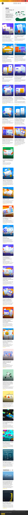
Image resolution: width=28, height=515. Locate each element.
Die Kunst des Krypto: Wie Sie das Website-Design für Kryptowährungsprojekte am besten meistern (8, 321)
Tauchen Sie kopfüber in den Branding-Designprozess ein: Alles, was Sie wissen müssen (19, 140)
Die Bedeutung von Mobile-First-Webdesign (7, 218)
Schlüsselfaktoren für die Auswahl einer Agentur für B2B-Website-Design (8, 279)
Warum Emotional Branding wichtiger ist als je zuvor (19, 57)
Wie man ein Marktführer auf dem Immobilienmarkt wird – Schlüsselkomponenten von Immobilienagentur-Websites (8, 483)
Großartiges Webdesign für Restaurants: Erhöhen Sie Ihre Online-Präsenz (8, 341)
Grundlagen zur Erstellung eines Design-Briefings (7, 119)
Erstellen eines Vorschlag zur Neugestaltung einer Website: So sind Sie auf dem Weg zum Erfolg (7, 98)
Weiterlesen (10, 512)
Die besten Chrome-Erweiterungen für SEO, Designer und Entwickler (7, 57)
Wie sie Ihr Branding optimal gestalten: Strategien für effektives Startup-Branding (7, 299)
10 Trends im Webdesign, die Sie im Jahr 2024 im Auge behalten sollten (8, 160)
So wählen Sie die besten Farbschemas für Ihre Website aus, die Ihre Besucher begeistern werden (20, 99)
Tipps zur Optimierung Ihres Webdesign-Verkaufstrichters (8, 181)
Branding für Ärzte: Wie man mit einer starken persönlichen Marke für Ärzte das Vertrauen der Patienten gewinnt (8, 383)
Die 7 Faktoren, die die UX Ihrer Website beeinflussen (8, 443)
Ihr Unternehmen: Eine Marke (8, 403)
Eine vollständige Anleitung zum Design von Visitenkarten (8, 503)
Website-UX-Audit (6, 199)
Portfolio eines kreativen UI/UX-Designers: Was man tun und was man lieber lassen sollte (7, 140)
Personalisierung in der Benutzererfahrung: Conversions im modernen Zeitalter (7, 258)
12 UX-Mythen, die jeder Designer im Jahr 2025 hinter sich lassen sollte (7, 77)
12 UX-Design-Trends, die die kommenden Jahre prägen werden (19, 36)
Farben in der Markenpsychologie (6, 238)
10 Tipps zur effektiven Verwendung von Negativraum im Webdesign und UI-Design (20, 119)
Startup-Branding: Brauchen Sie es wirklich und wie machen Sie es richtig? (8, 422)
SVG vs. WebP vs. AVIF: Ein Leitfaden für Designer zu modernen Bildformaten (6, 36)
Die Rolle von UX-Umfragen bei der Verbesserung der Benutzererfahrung (20, 77)
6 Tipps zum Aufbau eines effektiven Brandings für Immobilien (7, 362)
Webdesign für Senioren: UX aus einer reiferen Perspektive (8, 462)
